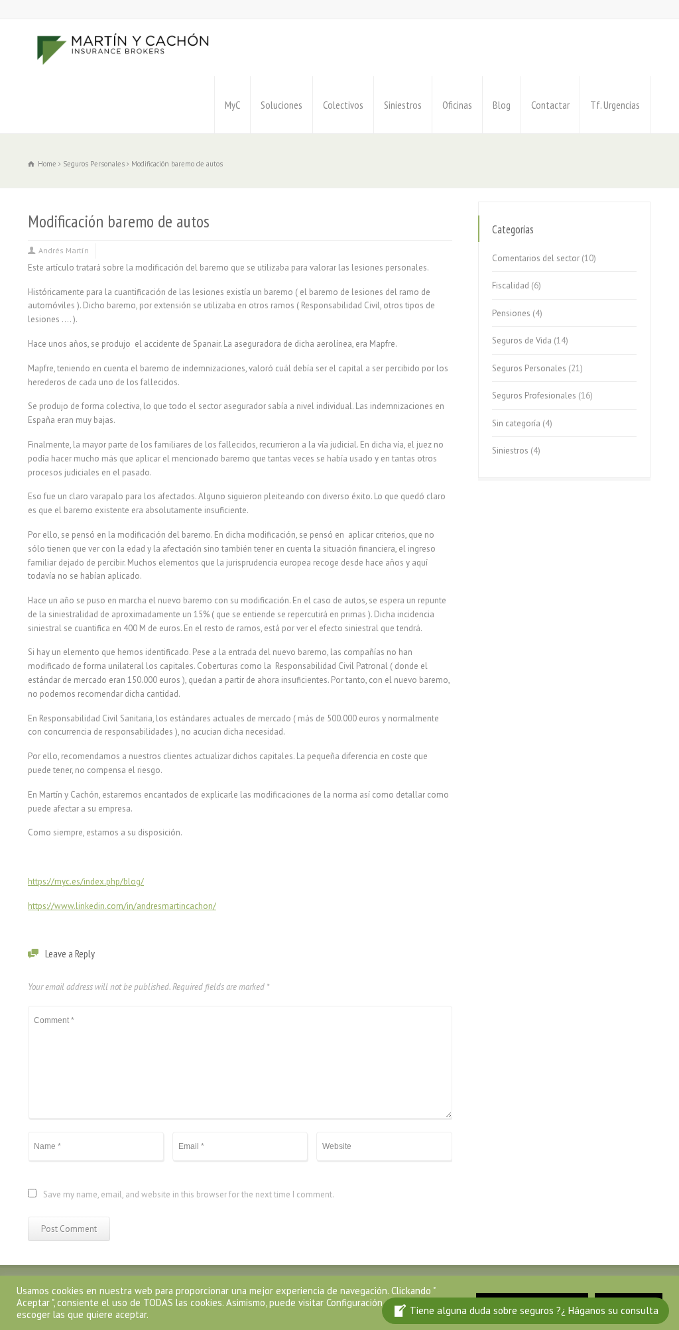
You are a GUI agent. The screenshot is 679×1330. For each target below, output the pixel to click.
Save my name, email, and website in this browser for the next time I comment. (188, 1195)
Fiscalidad (510, 285)
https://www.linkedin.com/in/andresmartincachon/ (122, 906)
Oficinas (457, 104)
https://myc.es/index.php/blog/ (86, 881)
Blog (502, 104)
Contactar (550, 104)
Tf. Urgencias (615, 104)
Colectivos (343, 104)
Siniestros (403, 104)
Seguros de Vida (522, 340)
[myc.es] (123, 48)
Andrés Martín (63, 250)
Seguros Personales (529, 368)
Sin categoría (516, 423)
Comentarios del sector (536, 258)
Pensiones (511, 313)
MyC (232, 104)
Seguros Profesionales (534, 395)
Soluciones (281, 104)
